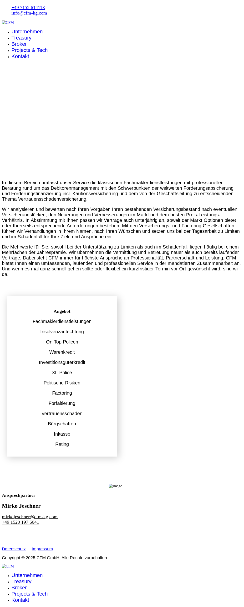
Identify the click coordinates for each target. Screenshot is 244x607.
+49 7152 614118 (28, 7)
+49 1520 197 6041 (20, 522)
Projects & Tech (29, 50)
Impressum (42, 549)
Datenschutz (14, 549)
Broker (19, 44)
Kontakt (20, 56)
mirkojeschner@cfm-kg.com (30, 516)
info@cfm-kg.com (29, 12)
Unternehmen (27, 32)
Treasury (21, 38)
